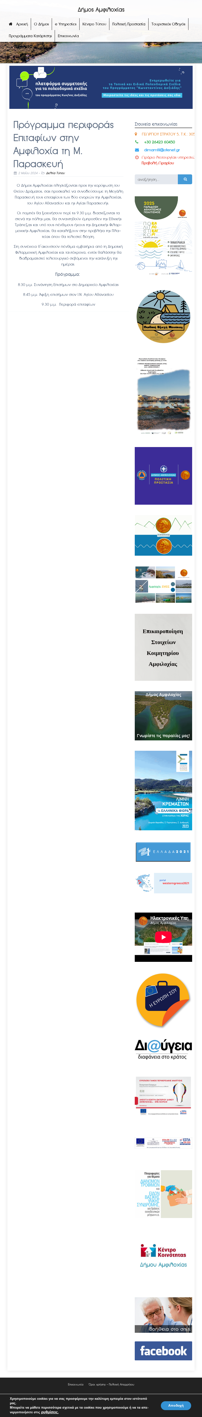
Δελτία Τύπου (55, 173)
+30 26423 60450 (159, 142)
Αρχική (22, 24)
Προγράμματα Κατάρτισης (30, 35)
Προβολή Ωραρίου (158, 163)
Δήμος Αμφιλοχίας (101, 9)
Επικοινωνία (68, 35)
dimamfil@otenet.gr (162, 150)
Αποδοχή (176, 1405)
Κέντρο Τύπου (94, 24)
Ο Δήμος (41, 24)
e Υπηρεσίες (65, 24)
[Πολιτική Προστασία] (163, 503)
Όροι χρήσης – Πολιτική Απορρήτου (111, 1384)
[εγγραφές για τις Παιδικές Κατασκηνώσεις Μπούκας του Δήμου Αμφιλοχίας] (163, 343)
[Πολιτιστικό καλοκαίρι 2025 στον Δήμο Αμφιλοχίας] (163, 276)
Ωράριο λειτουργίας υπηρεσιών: (170, 157)
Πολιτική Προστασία (128, 24)
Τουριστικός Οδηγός (168, 24)
